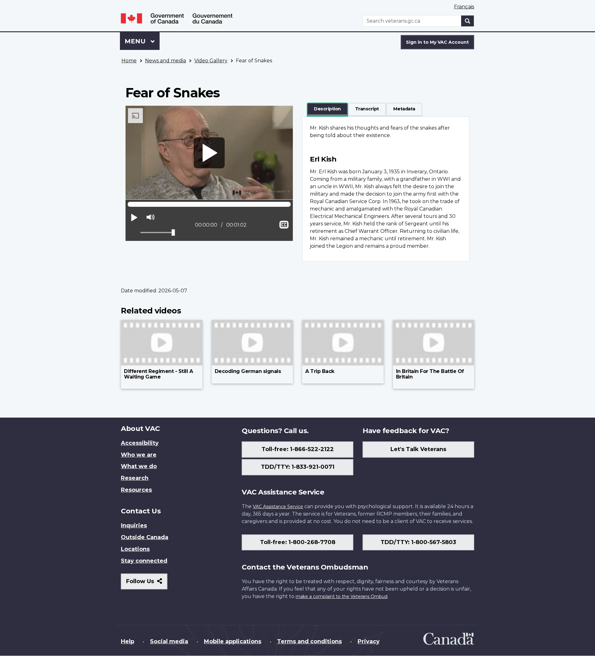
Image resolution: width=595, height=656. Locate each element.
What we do (139, 466)
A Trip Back (319, 371)
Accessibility (140, 443)
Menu (136, 41)
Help (127, 641)
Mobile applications (232, 641)
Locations (135, 549)
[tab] (327, 109)
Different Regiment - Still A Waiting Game (158, 374)
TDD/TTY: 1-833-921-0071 (297, 466)
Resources (136, 489)
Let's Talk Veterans (418, 449)
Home (129, 61)
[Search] (467, 21)
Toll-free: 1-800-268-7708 (297, 542)
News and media (165, 61)
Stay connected (144, 560)
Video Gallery (210, 61)
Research (134, 478)
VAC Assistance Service (278, 506)
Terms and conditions (309, 641)
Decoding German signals (248, 371)
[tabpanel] (385, 189)
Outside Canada (144, 537)
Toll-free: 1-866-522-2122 (298, 449)
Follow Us (146, 584)
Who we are (138, 454)
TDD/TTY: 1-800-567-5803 (418, 542)
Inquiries (134, 525)
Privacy (369, 641)
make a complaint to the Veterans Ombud (341, 596)
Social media (169, 641)
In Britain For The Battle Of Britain (430, 374)
